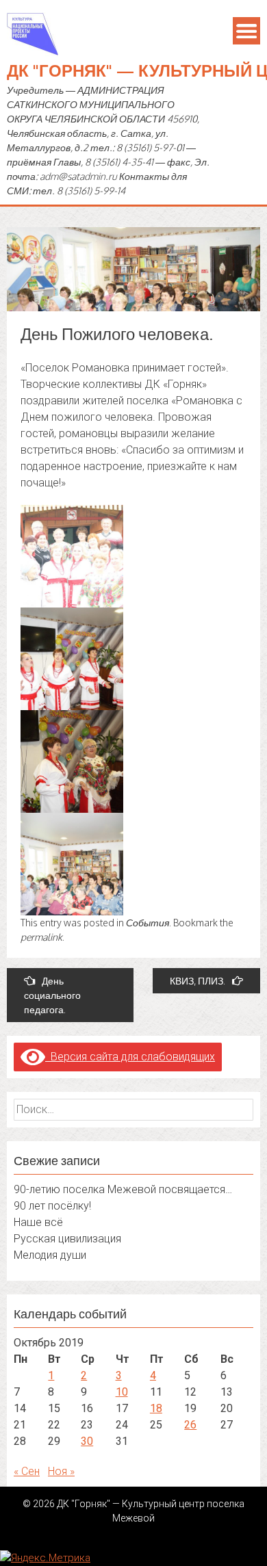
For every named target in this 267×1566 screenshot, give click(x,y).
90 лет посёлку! (52, 1205)
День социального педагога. (52, 995)
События (147, 922)
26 (190, 1424)
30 (87, 1441)
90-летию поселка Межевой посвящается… (123, 1189)
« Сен (27, 1471)
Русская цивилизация (67, 1238)
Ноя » (61, 1471)
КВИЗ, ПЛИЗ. (197, 981)
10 (122, 1391)
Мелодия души (50, 1255)
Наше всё (38, 1222)
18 (156, 1408)
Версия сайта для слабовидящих (130, 1056)
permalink (41, 937)
